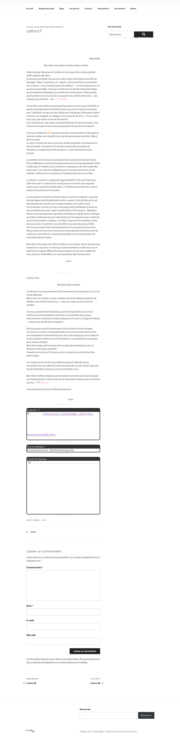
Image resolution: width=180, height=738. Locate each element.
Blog (61, 8)
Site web (31, 635)
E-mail (30, 620)
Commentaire (34, 567)
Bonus (133, 8)
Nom (29, 606)
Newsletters (103, 8)
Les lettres (74, 8)
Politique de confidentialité (92, 731)
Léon (33, 532)
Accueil (29, 8)
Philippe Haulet (54, 27)
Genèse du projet (46, 8)
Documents (119, 8)
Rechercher (85, 709)
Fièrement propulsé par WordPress (121, 731)
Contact (88, 8)
